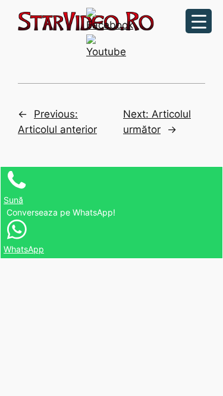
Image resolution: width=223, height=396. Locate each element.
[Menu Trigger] (199, 21)
